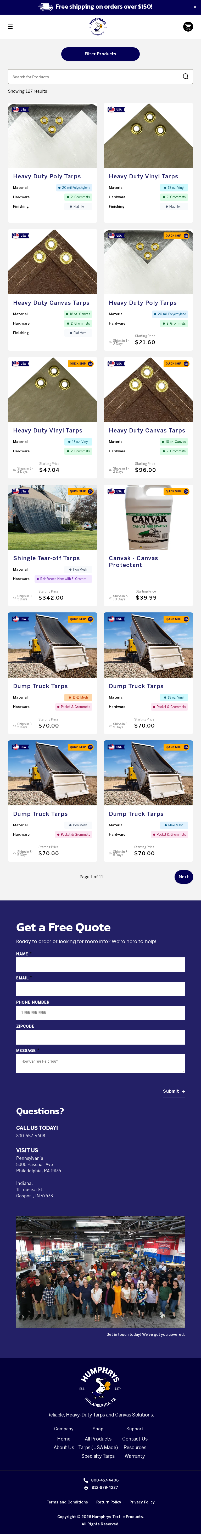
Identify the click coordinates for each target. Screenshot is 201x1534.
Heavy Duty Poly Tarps (47, 176)
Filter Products (100, 53)
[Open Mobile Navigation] (10, 27)
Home (63, 1439)
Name (24, 954)
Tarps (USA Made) (98, 1447)
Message (28, 1051)
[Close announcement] (195, 7)
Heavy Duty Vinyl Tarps (143, 176)
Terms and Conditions (67, 1502)
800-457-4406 (30, 1136)
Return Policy (108, 1502)
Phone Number (33, 1002)
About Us (64, 1447)
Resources (135, 1447)
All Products (98, 1439)
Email (24, 978)
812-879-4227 (105, 1487)
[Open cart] (188, 27)
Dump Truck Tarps (40, 686)
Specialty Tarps (98, 1456)
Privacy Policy (142, 1502)
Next (184, 876)
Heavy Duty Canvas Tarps (51, 302)
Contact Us (135, 1439)
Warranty (135, 1456)
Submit (171, 1091)
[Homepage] (100, 1387)
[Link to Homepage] (98, 26)
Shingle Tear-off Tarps (46, 558)
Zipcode (25, 1026)
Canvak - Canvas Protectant (133, 562)
